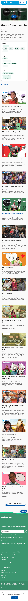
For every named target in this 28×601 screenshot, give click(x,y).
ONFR (7, 577)
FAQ (16, 557)
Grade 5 (5, 51)
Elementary (6, 45)
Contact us (15, 554)
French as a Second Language (10, 63)
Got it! (14, 597)
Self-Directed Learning (8, 73)
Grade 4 (22, 48)
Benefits (3, 554)
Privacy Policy (4, 590)
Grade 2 (11, 48)
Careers (5, 559)
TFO (7, 570)
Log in (23, 2)
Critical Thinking (7, 78)
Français (5, 58)
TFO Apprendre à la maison (7, 572)
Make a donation (5, 562)
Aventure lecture (5, 23)
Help (24, 511)
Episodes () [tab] (5, 84)
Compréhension (7, 60)
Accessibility (4, 587)
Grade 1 (5, 48)
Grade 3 (16, 48)
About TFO (5, 557)
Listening (5, 65)
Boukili (7, 575)
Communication (7, 75)
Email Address (5, 532)
